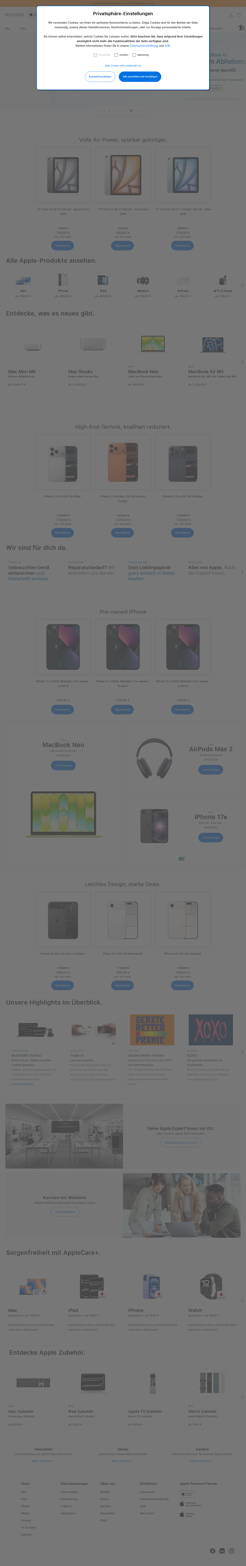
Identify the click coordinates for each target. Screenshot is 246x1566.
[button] (123, 65)
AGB (167, 45)
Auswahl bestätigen (100, 76)
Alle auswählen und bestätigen (140, 76)
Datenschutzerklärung (144, 45)
